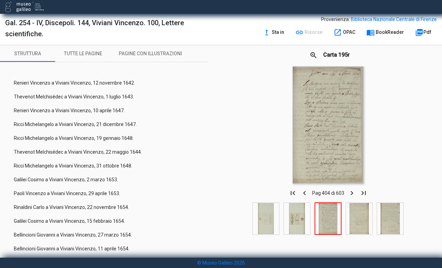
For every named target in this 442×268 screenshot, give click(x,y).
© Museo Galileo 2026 (221, 263)
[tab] (27, 53)
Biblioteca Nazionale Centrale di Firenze (394, 19)
